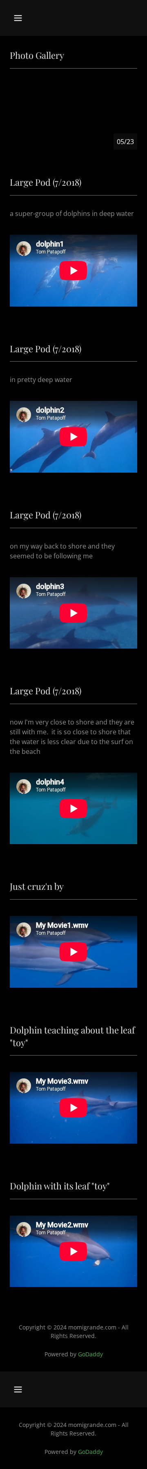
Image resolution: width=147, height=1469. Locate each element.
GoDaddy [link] (90, 1354)
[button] (24, 18)
